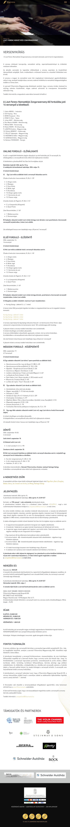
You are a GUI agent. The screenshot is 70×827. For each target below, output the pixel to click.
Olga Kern (50, 481)
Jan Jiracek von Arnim (19, 483)
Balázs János (7, 483)
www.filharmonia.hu (19, 687)
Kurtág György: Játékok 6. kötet (13, 317)
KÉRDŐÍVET (53, 504)
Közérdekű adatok (18, 807)
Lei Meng (30, 483)
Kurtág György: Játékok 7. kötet (13, 319)
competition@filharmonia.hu (38, 506)
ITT (19, 677)
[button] (65, 2)
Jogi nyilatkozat (51, 807)
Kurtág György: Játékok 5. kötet (13, 315)
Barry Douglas (58, 481)
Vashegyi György (39, 483)
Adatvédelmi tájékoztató (35, 807)
